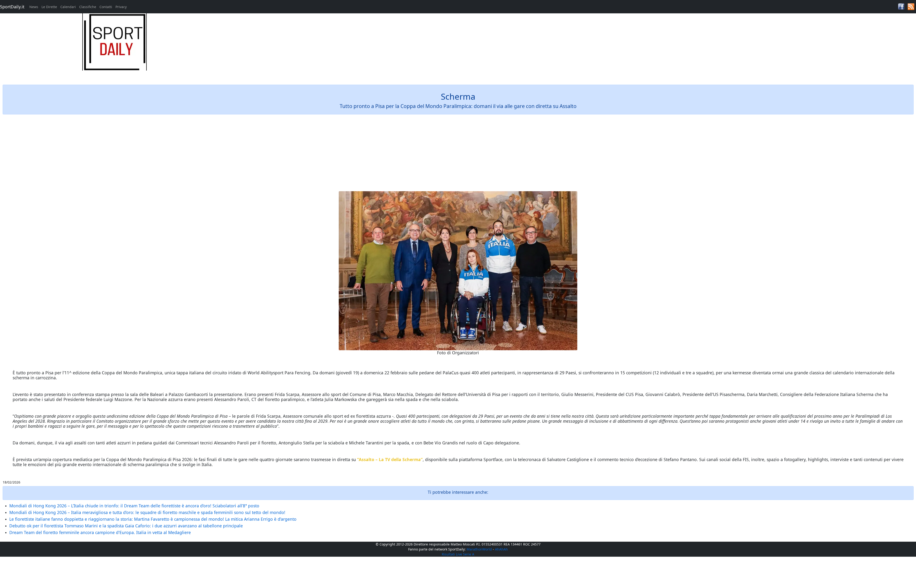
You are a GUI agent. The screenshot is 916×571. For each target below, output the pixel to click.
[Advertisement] (572, 46)
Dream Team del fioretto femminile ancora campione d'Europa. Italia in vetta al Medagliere (100, 532)
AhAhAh (501, 549)
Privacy (121, 7)
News (33, 7)
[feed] (911, 6)
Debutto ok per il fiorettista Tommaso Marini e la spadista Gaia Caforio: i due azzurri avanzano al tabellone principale (126, 526)
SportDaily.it (12, 7)
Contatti (105, 7)
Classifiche (87, 7)
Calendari (68, 7)
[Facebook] (901, 6)
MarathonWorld (479, 549)
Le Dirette (49, 7)
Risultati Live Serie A (458, 554)
